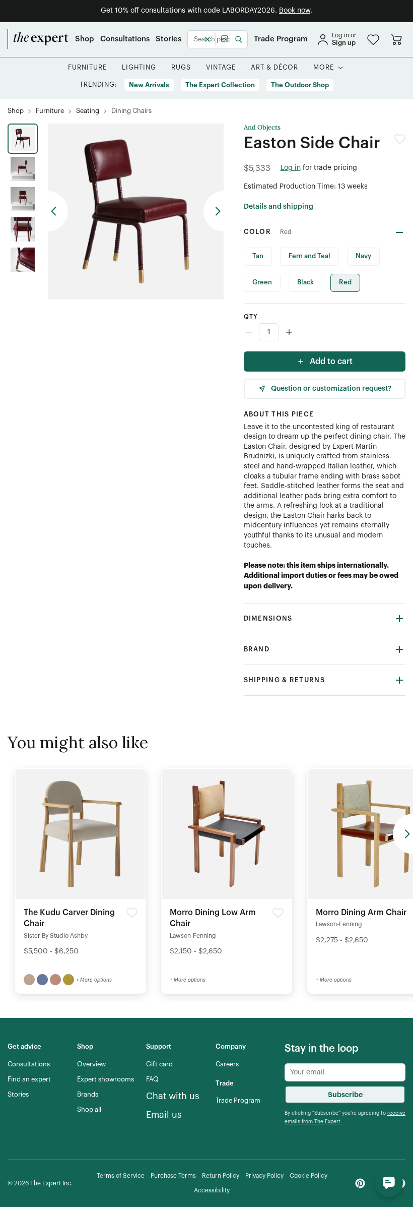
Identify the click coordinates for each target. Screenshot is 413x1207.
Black (305, 282)
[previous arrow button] (58, 211)
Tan (257, 256)
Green (262, 282)
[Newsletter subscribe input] (345, 1072)
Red (345, 282)
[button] (373, 39)
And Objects (262, 128)
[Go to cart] (396, 39)
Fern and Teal (309, 256)
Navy (363, 256)
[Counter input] (324, 332)
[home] (38, 39)
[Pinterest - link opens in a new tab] (360, 1183)
